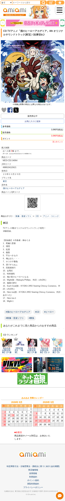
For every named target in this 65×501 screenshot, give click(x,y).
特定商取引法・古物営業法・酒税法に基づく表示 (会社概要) (33, 466)
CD (37, 216)
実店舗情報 (33, 470)
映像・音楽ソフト (23, 216)
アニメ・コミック (51, 216)
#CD (37, 312)
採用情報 (33, 473)
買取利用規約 (33, 484)
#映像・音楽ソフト (15, 318)
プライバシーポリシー (33, 487)
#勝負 (31, 318)
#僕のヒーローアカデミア (18, 312)
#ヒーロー (49, 312)
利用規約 (33, 477)
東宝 (5, 181)
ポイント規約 (33, 480)
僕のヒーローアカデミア (13, 188)
